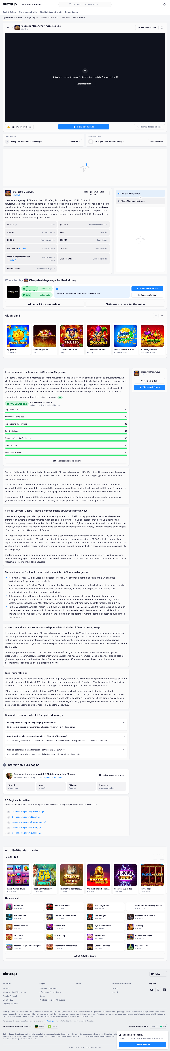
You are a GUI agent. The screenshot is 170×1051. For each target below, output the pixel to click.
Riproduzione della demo (12, 18)
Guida (115, 988)
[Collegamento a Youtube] (151, 989)
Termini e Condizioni (48, 988)
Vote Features (156, 141)
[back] (7, 27)
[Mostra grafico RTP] (15, 224)
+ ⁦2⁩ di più (23, 248)
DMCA (54, 1026)
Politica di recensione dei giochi (66, 461)
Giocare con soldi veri (49, 18)
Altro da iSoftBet (79, 18)
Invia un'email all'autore (113, 775)
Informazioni (27, 4)
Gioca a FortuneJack (149, 288)
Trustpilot (158, 1026)
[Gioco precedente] (156, 315)
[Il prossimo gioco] (162, 315)
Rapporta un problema (21, 127)
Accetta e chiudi (142, 1044)
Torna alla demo (151, 381)
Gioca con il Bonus (85, 127)
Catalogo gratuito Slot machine (94, 193)
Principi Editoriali (10, 996)
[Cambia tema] (164, 4)
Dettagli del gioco (31, 18)
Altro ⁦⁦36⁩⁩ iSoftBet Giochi (85, 956)
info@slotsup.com (50, 1021)
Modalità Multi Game (147, 27)
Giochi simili (65, 18)
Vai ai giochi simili (85, 84)
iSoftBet (16, 195)
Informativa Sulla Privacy (50, 992)
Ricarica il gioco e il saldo (151, 127)
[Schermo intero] (162, 27)
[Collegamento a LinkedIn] (164, 989)
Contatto (38, 4)
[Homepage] (10, 4)
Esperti (6, 988)
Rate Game (75, 141)
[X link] (158, 989)
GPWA (41, 1026)
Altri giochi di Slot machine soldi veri (44, 304)
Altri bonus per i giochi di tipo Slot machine (125, 304)
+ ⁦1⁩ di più (12, 260)
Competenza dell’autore (51, 777)
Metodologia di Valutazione (14, 992)
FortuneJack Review (147, 295)
